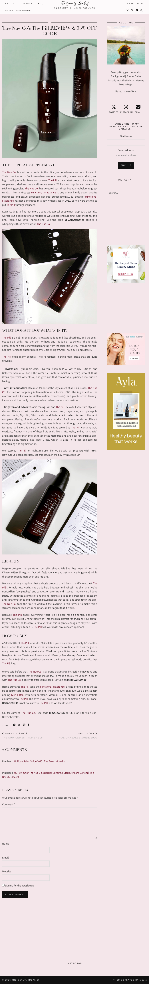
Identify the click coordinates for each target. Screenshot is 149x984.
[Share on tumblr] (29, 725)
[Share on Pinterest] (24, 725)
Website (6, 871)
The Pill (52, 180)
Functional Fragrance (43, 192)
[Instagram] (132, 10)
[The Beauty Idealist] (74, 3)
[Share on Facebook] (14, 725)
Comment (8, 804)
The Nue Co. (32, 188)
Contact (26, 3)
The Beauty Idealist (26, 980)
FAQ (41, 3)
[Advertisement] (126, 220)
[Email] (137, 10)
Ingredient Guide (18, 10)
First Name (126, 136)
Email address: (126, 150)
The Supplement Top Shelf (22, 735)
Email (6, 857)
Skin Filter (17, 695)
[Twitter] (127, 10)
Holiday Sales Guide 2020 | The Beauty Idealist (40, 761)
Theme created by (130, 980)
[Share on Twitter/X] (19, 725)
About (9, 3)
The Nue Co (9, 172)
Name (6, 843)
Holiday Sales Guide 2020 (78, 735)
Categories (135, 3)
